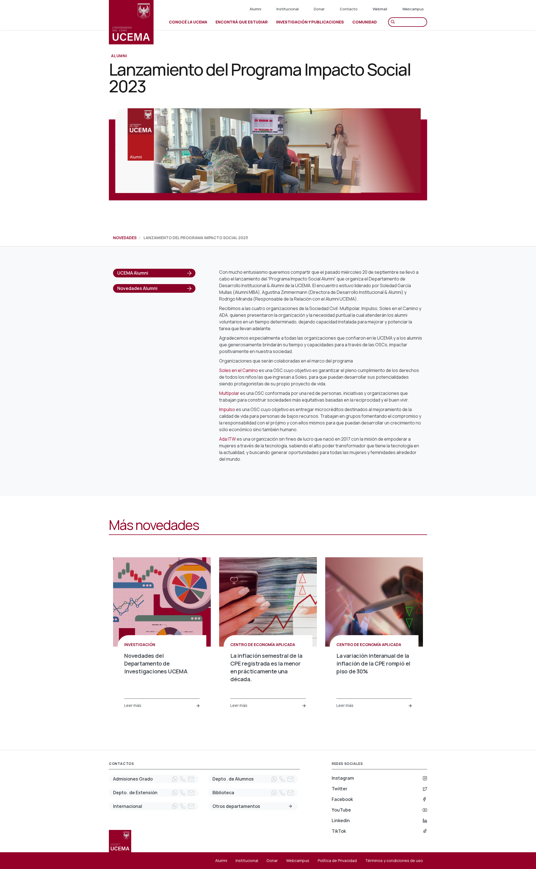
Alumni (255, 8)
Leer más (132, 705)
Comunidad (364, 22)
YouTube (341, 810)
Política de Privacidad (337, 860)
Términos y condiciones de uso (394, 860)
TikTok (339, 831)
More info (290, 806)
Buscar (394, 22)
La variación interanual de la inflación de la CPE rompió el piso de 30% (373, 663)
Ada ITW (227, 439)
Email (191, 779)
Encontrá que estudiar (242, 22)
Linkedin (341, 820)
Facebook (342, 799)
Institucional (287, 8)
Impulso (227, 409)
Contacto (349, 8)
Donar (319, 8)
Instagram (343, 778)
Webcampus (413, 8)
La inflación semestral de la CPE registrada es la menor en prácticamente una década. (266, 667)
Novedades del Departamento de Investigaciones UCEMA (156, 663)
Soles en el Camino (238, 370)
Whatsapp (174, 779)
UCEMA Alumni (132, 273)
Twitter (339, 789)
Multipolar (229, 393)
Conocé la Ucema (188, 22)
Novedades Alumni (137, 288)
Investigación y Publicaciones (310, 22)
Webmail (380, 8)
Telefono (183, 779)
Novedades (125, 237)
